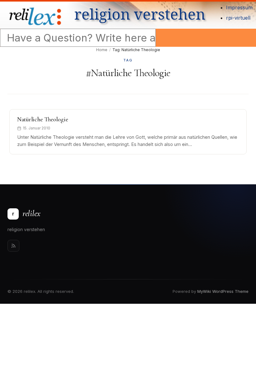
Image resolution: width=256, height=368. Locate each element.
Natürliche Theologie (42, 119)
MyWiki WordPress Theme (223, 291)
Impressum (239, 7)
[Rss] (13, 246)
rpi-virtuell (238, 18)
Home (101, 49)
